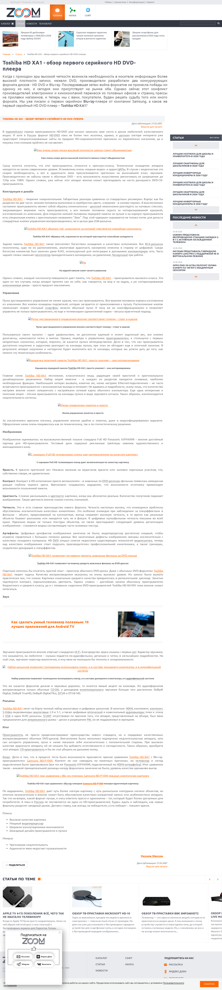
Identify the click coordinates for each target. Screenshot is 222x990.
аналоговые (41, 712)
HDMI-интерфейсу (128, 764)
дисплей (95, 206)
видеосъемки (143, 540)
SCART (47, 715)
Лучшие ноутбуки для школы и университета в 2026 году (193, 155)
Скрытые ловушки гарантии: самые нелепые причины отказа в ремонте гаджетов (91, 35)
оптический (95, 712)
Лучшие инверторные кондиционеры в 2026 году (190, 174)
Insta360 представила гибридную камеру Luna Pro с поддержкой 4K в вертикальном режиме (196, 253)
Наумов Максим (152, 856)
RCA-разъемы (154, 244)
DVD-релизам (111, 481)
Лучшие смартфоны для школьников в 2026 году (188, 164)
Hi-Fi (77, 651)
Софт (88, 15)
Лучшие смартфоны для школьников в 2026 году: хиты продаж (148, 35)
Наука (72, 15)
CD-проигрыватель (32, 749)
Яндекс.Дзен (177, 971)
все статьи (214, 137)
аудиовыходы (135, 712)
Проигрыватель (13, 734)
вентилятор (42, 254)
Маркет (151, 2)
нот (134, 651)
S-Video (7, 712)
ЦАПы (121, 169)
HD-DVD (54, 135)
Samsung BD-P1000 (40, 760)
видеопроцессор (32, 823)
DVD (56, 540)
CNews (108, 2)
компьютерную (138, 251)
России (31, 135)
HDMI (129, 708)
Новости (31, 23)
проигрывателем (117, 338)
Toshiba (72, 368)
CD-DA (55, 689)
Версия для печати (151, 126)
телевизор (142, 760)
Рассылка (176, 964)
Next (196, 209)
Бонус (6, 757)
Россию (39, 801)
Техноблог (45, 23)
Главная (6, 54)
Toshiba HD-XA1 (73, 105)
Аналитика (120, 2)
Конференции (136, 2)
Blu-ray (88, 101)
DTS (60, 693)
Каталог (5, 23)
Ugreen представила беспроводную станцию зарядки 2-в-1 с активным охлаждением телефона (196, 238)
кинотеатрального (92, 689)
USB (7, 715)
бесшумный (120, 254)
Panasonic (70, 764)
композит (156, 708)
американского (37, 719)
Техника (57, 15)
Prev (196, 145)
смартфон (51, 307)
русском (124, 135)
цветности (57, 495)
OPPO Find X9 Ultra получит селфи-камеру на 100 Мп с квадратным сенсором (195, 267)
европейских (14, 131)
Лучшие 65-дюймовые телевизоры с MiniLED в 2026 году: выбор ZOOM (36, 35)
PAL (89, 719)
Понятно (209, 984)
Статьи (20, 23)
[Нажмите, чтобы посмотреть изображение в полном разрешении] (83, 150)
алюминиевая (12, 285)
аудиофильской (135, 678)
